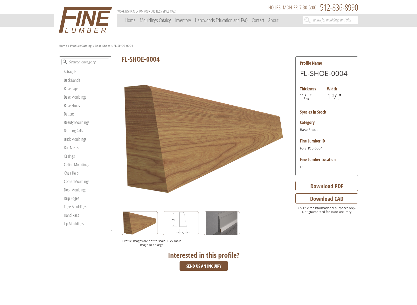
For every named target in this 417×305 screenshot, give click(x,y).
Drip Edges (71, 198)
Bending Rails (73, 131)
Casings (69, 156)
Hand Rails (71, 215)
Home (130, 20)
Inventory (183, 20)
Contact (258, 20)
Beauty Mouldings (76, 122)
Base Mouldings (75, 97)
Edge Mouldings (75, 207)
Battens (69, 114)
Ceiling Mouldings (76, 164)
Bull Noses (71, 147)
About (273, 20)
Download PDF (326, 186)
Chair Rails (71, 173)
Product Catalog (81, 46)
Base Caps (71, 88)
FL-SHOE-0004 (123, 46)
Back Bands (72, 80)
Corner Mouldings (76, 181)
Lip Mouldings (74, 223)
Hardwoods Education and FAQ (221, 20)
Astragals (70, 72)
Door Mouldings (75, 190)
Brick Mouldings (75, 139)
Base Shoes (103, 46)
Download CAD (326, 199)
